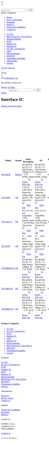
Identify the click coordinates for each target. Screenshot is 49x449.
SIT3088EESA (8, 268)
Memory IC (12, 44)
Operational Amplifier (16, 58)
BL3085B (5, 174)
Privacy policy (7, 398)
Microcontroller (13, 53)
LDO (9, 51)
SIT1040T (5, 197)
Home (9, 17)
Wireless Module (14, 39)
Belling (18, 174)
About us (5, 396)
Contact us (11, 29)
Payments (11, 22)
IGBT (9, 41)
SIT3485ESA (7, 288)
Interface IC (12, 46)
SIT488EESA (7, 309)
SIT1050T (5, 246)
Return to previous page (11, 106)
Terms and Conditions (16, 27)
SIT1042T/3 (6, 222)
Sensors (10, 63)
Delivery (10, 24)
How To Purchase (14, 20)
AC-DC (10, 34)
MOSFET (11, 56)
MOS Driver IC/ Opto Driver (19, 36)
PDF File (26, 184)
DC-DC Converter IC (16, 49)
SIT (17, 197)
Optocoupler (12, 61)
